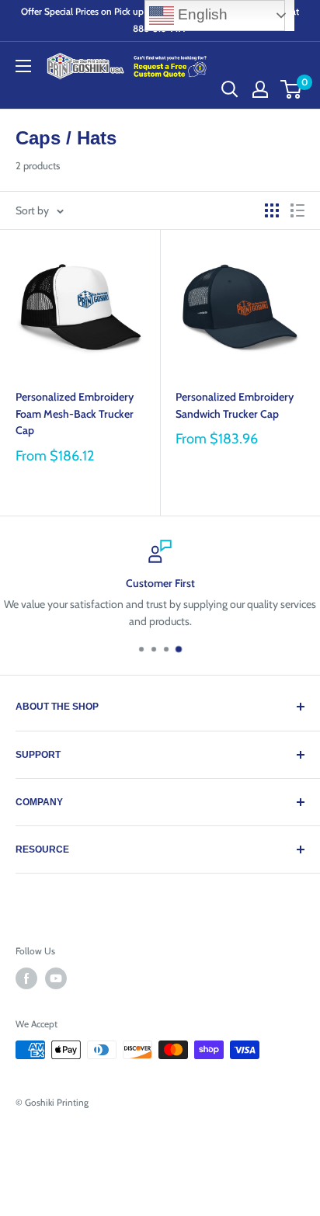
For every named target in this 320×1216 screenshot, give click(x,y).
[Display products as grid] (272, 210)
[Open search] (229, 89)
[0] (291, 89)
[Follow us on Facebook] (26, 978)
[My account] (260, 89)
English (201, 14)
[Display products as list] (297, 210)
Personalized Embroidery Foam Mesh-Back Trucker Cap (75, 413)
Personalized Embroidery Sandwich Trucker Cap (235, 405)
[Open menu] (23, 66)
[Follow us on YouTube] (56, 978)
